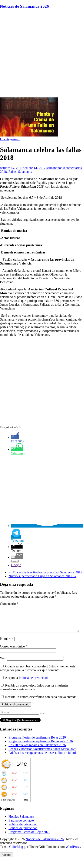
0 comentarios (72, 168)
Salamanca (25, 171)
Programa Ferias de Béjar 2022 (29, 832)
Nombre (7, 638)
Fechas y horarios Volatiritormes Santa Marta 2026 (42, 749)
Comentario (9, 603)
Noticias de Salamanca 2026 (24, 6)
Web (3, 658)
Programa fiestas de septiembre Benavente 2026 (41, 741)
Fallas (12, 171)
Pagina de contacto (21, 820)
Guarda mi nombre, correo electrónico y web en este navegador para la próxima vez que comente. (37, 668)
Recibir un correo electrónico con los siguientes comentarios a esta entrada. (34, 687)
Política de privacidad (33, 678)
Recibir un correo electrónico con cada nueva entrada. (41, 697)
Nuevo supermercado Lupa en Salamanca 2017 (42, 576)
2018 (3, 171)
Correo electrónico (13, 646)
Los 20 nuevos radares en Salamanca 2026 (37, 745)
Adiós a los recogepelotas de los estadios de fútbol (42, 752)
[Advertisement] (41, 54)
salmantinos (54, 168)
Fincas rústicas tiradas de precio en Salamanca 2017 (45, 572)
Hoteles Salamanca (21, 816)
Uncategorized (10, 139)
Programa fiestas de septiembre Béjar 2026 (37, 737)
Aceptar (6, 854)
